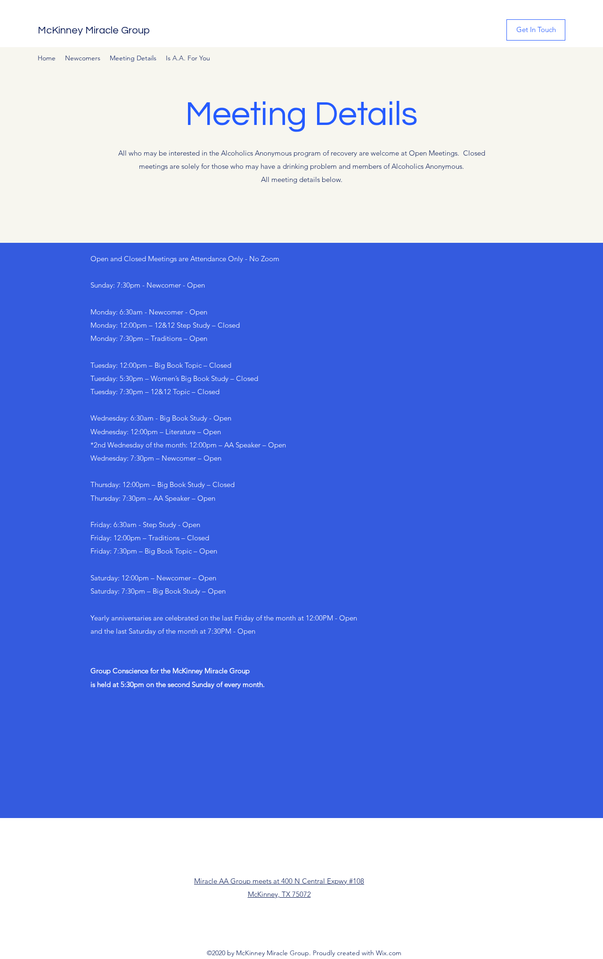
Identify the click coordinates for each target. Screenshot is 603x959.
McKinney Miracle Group (94, 30)
